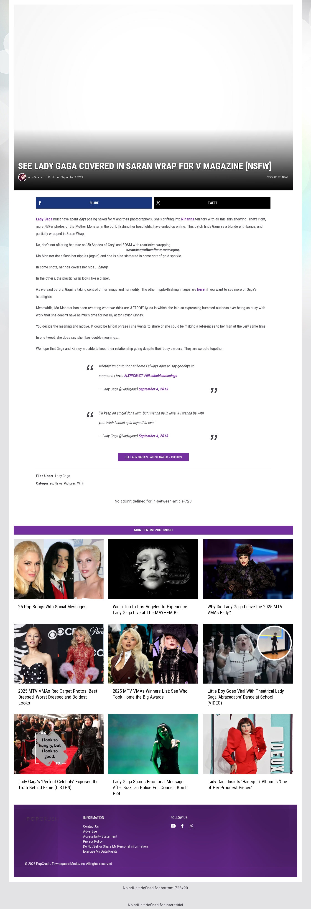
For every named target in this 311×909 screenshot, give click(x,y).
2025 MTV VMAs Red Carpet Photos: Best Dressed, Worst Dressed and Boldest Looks (57, 697)
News (59, 483)
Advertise (90, 831)
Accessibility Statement (100, 836)
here (201, 289)
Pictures (70, 483)
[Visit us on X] (193, 826)
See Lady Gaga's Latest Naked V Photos (153, 457)
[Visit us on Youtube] (175, 826)
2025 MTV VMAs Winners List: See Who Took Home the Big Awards (150, 694)
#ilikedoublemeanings (160, 375)
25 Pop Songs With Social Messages (52, 606)
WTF (80, 483)
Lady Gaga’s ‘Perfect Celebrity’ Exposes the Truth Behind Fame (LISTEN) (58, 784)
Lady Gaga (44, 219)
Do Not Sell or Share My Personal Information (115, 846)
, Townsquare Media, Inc (67, 864)
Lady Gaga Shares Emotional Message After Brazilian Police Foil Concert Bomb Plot (150, 787)
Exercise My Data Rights (100, 851)
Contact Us (91, 826)
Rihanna (187, 219)
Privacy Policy (93, 841)
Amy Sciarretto (36, 177)
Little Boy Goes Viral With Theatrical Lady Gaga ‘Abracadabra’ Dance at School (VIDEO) (245, 697)
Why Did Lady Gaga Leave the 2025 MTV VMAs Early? (245, 609)
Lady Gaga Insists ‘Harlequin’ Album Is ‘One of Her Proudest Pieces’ (247, 784)
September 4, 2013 (153, 389)
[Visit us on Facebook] (184, 826)
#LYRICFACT (133, 375)
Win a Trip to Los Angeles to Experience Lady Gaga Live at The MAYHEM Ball (150, 609)
